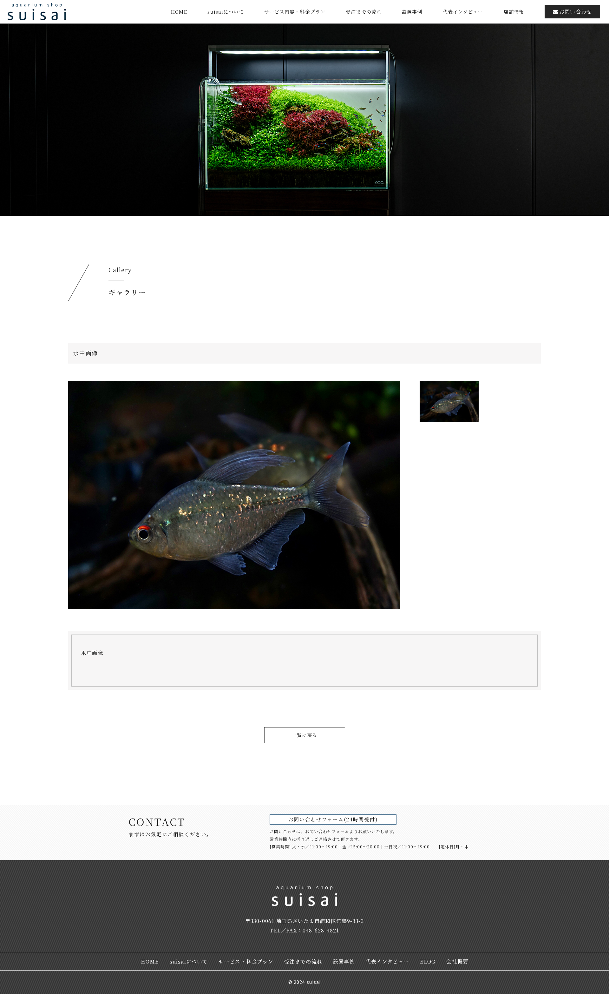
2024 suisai (307, 982)
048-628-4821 (321, 930)
